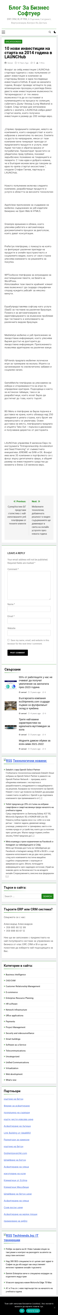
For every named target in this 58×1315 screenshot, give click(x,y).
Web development (14, 1074)
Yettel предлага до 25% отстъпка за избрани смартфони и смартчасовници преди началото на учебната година (30, 807)
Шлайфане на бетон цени (18, 1193)
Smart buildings (13, 1039)
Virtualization (12, 1068)
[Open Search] (50, 32)
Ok (22, 1311)
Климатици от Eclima (15, 1180)
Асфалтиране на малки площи (20, 1214)
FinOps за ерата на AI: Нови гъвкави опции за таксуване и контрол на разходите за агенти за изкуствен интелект (28, 1252)
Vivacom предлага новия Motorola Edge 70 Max (29, 1282)
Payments (10, 1021)
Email (11, 616)
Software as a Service (16, 1045)
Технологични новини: (30, 761)
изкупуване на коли (15, 1173)
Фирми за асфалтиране (17, 1105)
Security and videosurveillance (20, 1033)
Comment (13, 569)
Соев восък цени (13, 1207)
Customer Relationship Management (23, 986)
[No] (54, 1307)
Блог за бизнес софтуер (29, 10)
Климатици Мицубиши (16, 1187)
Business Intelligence (16, 974)
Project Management (15, 1027)
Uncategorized (13, 41)
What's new (11, 1080)
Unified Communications (17, 1062)
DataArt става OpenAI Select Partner (23, 769)
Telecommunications (16, 1050)
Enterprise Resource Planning (19, 998)
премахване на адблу (15, 1221)
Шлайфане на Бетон (15, 1160)
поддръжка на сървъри (17, 1112)
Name (11, 604)
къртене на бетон (13, 1099)
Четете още (33, 1311)
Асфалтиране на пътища (17, 1126)
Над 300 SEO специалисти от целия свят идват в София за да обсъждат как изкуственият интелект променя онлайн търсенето (29, 1264)
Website (11, 628)
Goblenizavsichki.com (15, 1153)
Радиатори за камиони (16, 1139)
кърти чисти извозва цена (18, 1119)
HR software (11, 1004)
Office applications (14, 1015)
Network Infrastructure (16, 1010)
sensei (10, 62)
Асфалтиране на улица (16, 1166)
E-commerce (12, 992)
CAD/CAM (10, 980)
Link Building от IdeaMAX (17, 1132)
